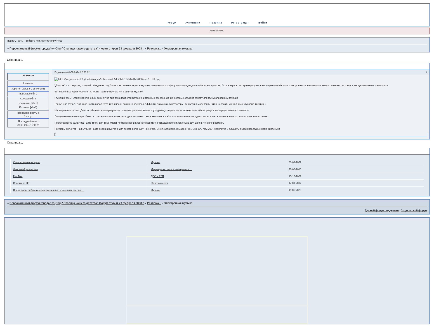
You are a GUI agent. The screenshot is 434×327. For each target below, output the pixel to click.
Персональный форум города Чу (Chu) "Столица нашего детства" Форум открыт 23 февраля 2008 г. (76, 48)
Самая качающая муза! (26, 162)
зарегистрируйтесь (51, 40)
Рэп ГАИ (18, 176)
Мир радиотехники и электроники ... (171, 169)
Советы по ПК (21, 183)
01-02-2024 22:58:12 (78, 72)
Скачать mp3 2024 (203, 128)
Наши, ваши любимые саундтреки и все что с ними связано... (48, 190)
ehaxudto (28, 75)
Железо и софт (159, 183)
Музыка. (155, 162)
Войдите (30, 40)
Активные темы (217, 31)
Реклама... (154, 48)
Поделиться (60, 72)
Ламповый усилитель (25, 169)
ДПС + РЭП (157, 176)
